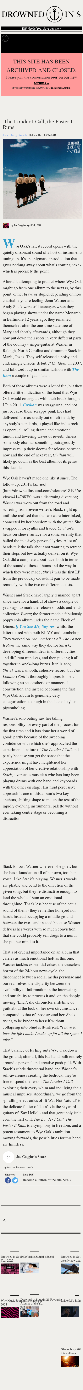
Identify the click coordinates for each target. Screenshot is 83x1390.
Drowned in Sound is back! (37, 1256)
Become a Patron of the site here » (47, 1179)
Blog (72, 38)
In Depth (37, 38)
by (18, 225)
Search (74, 48)
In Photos (56, 38)
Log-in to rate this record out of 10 (18, 1167)
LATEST (7, 1241)
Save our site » (41, 28)
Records (19, 38)
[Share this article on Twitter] (15, 1180)
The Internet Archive (59, 87)
